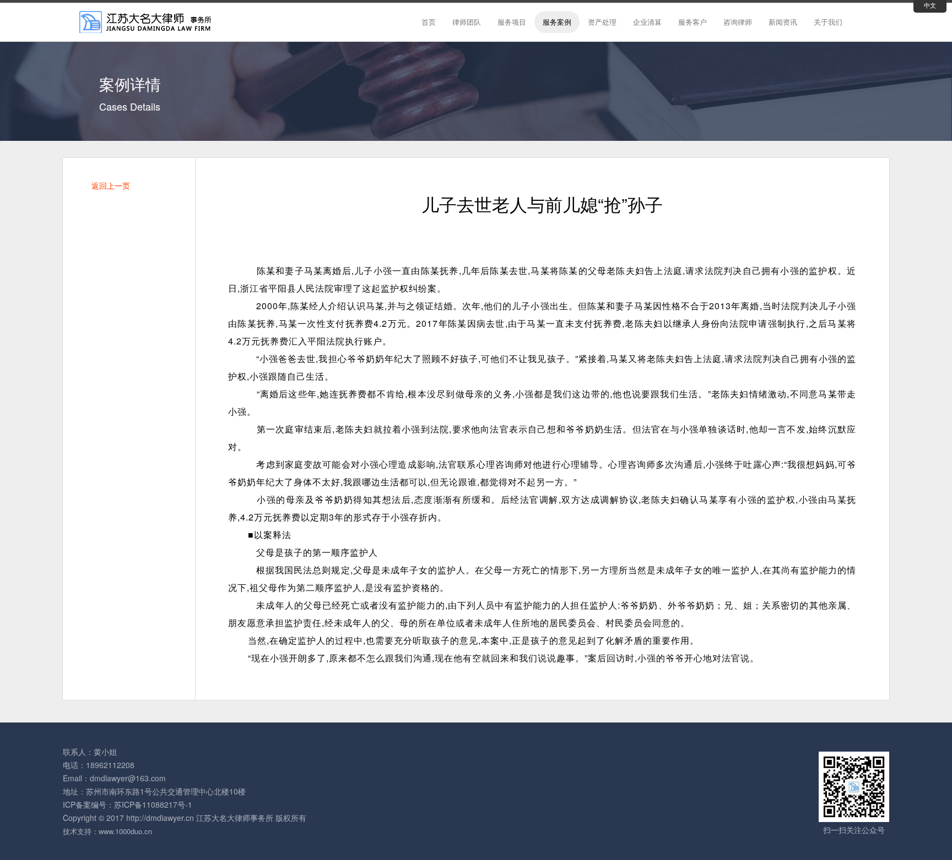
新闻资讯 (783, 22)
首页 (428, 22)
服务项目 (511, 22)
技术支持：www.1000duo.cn (107, 831)
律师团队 (466, 22)
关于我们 (828, 22)
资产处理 (602, 22)
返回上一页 (110, 185)
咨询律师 (737, 22)
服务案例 (557, 22)
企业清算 (647, 22)
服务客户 (692, 22)
